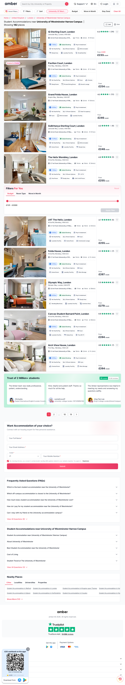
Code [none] (11, 453)
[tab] (10, 193)
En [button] (95, 4)
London (30, 18)
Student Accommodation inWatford (19, 588)
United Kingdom (18, 18)
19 (71, 414)
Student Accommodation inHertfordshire (47, 593)
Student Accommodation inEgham (18, 593)
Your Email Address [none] (17, 447)
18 (65, 414)
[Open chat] (120, 680)
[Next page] (76, 414)
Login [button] (105, 4)
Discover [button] (6, 664)
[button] (28, 649)
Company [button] (7, 659)
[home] (11, 4)
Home (6, 18)
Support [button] (81, 4)
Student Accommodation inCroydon (75, 593)
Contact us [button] (7, 675)
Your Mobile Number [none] (52, 456)
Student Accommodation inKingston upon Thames (80, 588)
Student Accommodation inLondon (45, 588)
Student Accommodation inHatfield (111, 588)
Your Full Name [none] (15, 438)
